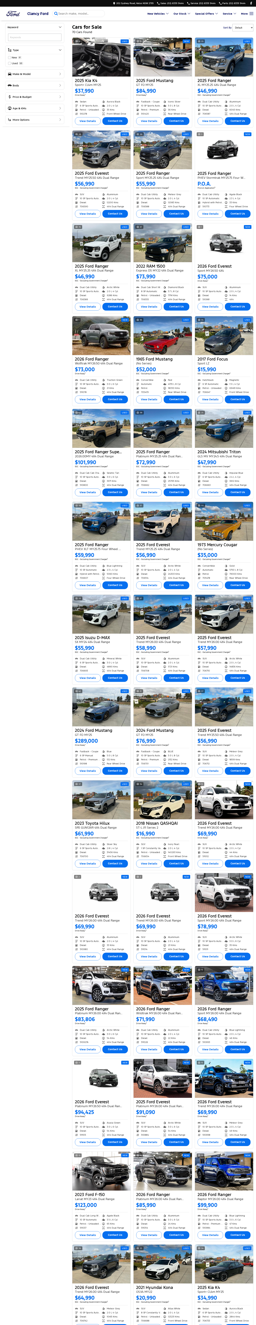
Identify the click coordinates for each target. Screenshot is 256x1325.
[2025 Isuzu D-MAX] (101, 614)
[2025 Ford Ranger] (224, 57)
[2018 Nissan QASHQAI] (163, 799)
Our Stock (179, 13)
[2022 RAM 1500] (163, 242)
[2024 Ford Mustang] (101, 706)
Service (227, 13)
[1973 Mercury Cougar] (224, 521)
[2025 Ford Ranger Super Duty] (101, 428)
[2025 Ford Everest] (101, 150)
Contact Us (115, 120)
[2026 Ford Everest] (224, 242)
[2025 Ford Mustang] (163, 57)
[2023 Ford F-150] (101, 1171)
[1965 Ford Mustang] (163, 335)
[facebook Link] (251, 3)
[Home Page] (13, 14)
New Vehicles (156, 13)
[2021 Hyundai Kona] (163, 1264)
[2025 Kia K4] (101, 57)
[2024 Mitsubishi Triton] (224, 428)
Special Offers (204, 13)
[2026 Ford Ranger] (101, 335)
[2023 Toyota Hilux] (101, 799)
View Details (88, 121)
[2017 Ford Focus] (224, 335)
